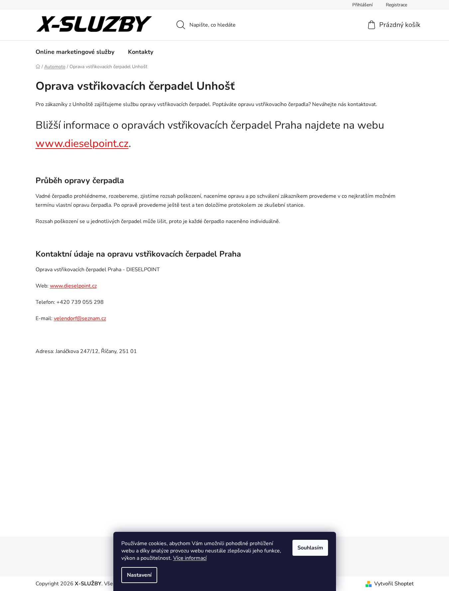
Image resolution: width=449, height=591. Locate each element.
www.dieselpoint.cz (82, 143)
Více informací (190, 558)
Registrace (396, 5)
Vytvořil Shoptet (394, 583)
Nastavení (139, 575)
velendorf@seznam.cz (80, 318)
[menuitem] (75, 52)
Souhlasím (310, 547)
